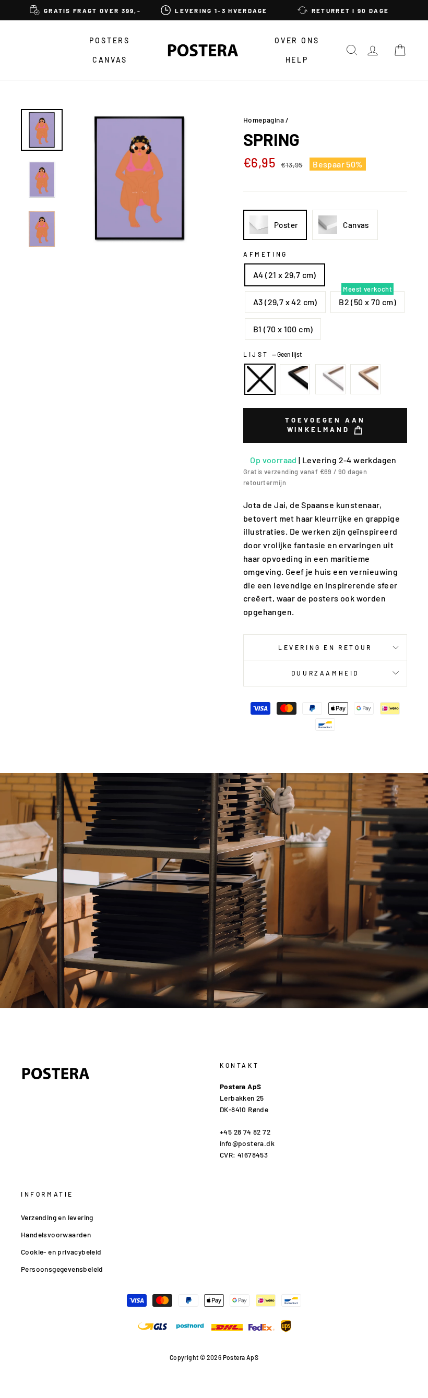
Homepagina (263, 119)
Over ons (297, 40)
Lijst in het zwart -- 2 (295, 379)
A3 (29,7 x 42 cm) (285, 302)
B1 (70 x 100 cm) (283, 329)
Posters (109, 40)
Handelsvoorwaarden (56, 1234)
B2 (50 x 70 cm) (367, 302)
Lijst (272, 354)
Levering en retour (325, 647)
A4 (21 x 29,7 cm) (284, 275)
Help (297, 59)
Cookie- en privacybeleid (61, 1251)
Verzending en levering (57, 1217)
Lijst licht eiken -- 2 (365, 379)
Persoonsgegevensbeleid (62, 1268)
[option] (85, 10)
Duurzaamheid (325, 673)
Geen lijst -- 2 (260, 379)
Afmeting (265, 254)
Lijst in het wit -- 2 (330, 379)
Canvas (109, 59)
